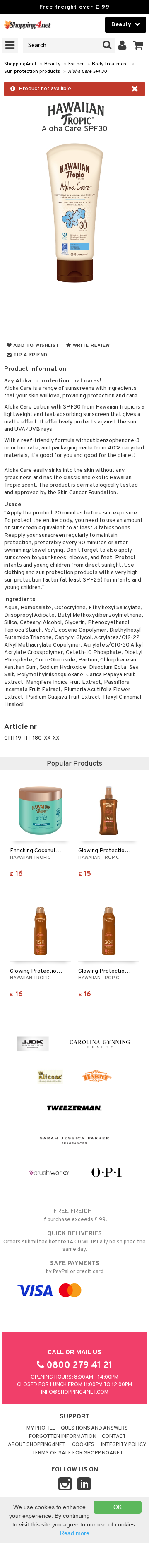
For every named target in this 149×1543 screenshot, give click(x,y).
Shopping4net (20, 64)
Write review (90, 345)
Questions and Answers (94, 1428)
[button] (138, 45)
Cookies (83, 1445)
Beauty (52, 64)
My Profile (40, 1428)
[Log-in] (122, 45)
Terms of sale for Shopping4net (77, 1453)
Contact (114, 1436)
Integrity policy (124, 1445)
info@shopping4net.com (74, 1392)
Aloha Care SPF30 (87, 71)
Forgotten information (62, 1436)
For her (76, 64)
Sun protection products (32, 71)
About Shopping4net (36, 1445)
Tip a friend (30, 355)
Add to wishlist (35, 345)
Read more (74, 1533)
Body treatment (110, 64)
